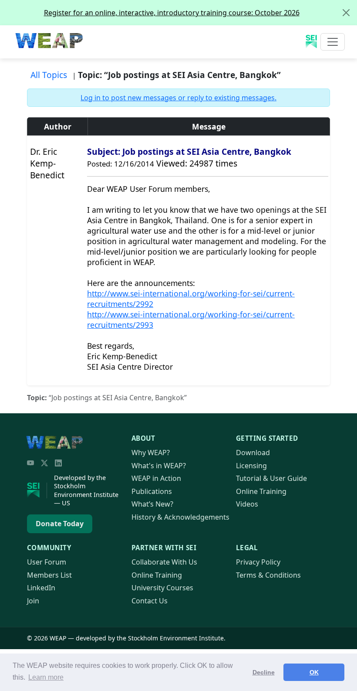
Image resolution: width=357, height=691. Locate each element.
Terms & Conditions (268, 575)
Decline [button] (264, 672)
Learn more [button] (46, 677)
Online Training (261, 491)
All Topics (48, 75)
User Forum (46, 562)
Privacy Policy (258, 562)
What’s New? (152, 504)
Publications (151, 491)
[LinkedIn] (58, 463)
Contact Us (149, 601)
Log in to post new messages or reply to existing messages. (178, 97)
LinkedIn (41, 587)
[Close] (346, 12)
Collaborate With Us (164, 562)
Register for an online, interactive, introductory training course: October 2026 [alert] (172, 12)
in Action (156, 478)
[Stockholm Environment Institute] (37, 490)
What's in (158, 465)
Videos (247, 504)
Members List (49, 575)
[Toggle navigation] (332, 42)
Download (253, 452)
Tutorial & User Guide (271, 478)
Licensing (251, 465)
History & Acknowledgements (180, 517)
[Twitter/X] (44, 463)
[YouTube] (30, 463)
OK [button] (314, 672)
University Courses (162, 587)
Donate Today (60, 523)
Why (150, 452)
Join (33, 601)
